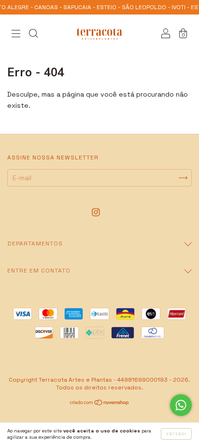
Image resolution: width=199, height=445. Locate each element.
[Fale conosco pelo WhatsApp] (181, 405)
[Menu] (16, 34)
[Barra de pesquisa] (33, 34)
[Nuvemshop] (100, 403)
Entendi (176, 433)
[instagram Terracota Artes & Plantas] (95, 212)
